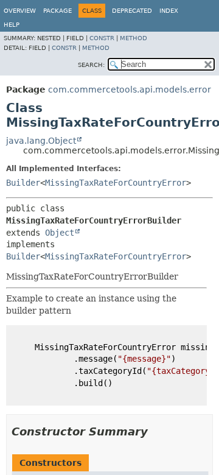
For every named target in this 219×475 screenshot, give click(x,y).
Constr (101, 38)
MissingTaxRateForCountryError (115, 183)
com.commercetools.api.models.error (129, 89)
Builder (23, 183)
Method (133, 38)
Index (168, 10)
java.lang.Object (41, 141)
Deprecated (132, 10)
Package (57, 10)
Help (11, 24)
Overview (20, 10)
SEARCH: (91, 65)
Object (59, 232)
